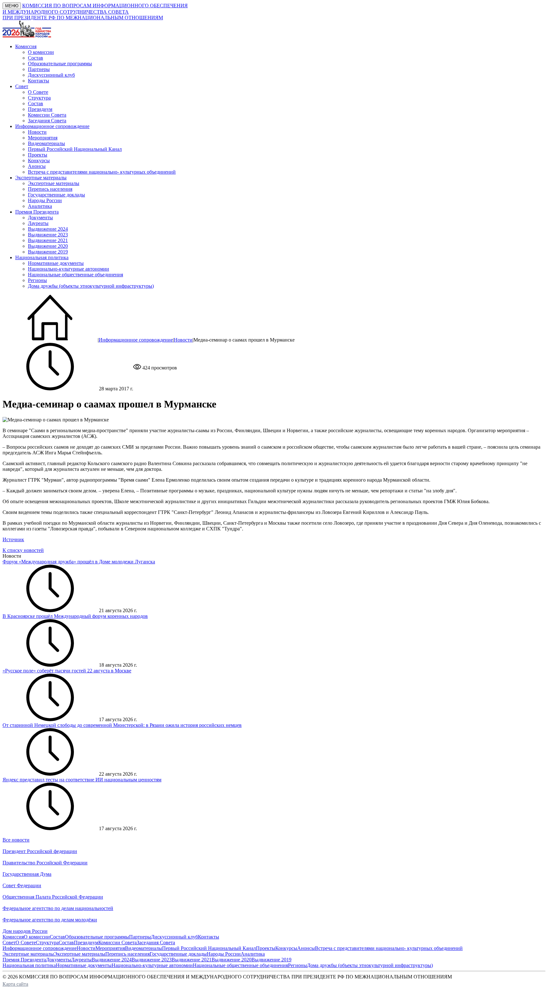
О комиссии (41, 52)
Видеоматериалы (46, 143)
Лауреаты (38, 223)
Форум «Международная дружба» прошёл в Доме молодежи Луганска (79, 561)
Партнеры (39, 69)
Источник (13, 539)
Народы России (45, 200)
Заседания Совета (47, 120)
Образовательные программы (60, 63)
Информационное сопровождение (136, 340)
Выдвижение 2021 (48, 240)
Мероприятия (42, 137)
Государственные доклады (56, 194)
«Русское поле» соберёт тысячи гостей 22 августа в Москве (67, 670)
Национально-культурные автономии (68, 269)
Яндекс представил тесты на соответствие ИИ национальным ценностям (82, 779)
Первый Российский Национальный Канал (75, 149)
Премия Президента (24, 959)
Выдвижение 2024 (48, 229)
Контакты (38, 80)
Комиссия (13, 936)
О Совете (38, 92)
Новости (37, 132)
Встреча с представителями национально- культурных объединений (102, 172)
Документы (40, 217)
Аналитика (40, 206)
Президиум (40, 109)
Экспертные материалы (53, 183)
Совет (9, 942)
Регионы (37, 280)
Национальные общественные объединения (75, 274)
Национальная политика (29, 965)
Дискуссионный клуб (51, 75)
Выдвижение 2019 (48, 251)
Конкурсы (39, 160)
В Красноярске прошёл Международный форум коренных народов (75, 616)
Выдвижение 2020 (48, 246)
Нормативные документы (56, 263)
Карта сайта (15, 984)
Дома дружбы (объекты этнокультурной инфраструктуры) (91, 286)
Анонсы (37, 166)
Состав (35, 58)
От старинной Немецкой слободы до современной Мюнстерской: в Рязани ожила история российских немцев (122, 725)
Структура (39, 97)
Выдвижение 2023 (48, 234)
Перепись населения (50, 189)
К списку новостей (23, 550)
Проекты (37, 154)
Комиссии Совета (47, 115)
